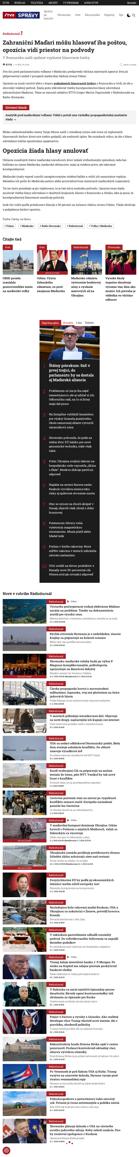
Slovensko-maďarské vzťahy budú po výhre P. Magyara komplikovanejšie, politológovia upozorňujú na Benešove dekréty (81, 665)
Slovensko (64, 15)
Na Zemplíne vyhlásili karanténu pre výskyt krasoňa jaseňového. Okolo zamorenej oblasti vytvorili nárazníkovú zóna (71, 420)
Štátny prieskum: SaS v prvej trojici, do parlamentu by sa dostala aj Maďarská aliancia (71, 372)
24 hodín (68, 322)
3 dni (79, 322)
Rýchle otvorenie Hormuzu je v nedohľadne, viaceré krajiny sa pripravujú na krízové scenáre (85, 636)
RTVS (9, 64)
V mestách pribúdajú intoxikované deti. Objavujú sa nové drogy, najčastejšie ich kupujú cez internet (84, 718)
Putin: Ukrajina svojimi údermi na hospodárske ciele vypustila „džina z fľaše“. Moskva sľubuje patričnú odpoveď (72, 467)
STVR (6, 2)
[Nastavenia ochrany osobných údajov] (6, 1150)
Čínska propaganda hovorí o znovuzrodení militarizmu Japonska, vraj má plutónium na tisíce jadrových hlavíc (85, 692)
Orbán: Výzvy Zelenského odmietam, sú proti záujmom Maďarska (51, 284)
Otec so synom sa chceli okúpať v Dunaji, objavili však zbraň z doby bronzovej (71, 508)
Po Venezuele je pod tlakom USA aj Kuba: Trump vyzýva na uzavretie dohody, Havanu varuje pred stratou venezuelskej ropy (84, 1075)
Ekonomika (92, 15)
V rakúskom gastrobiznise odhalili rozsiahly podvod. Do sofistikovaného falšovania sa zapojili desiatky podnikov (84, 938)
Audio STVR (91, 2)
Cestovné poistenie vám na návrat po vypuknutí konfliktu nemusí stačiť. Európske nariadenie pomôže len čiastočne (83, 802)
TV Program (71, 2)
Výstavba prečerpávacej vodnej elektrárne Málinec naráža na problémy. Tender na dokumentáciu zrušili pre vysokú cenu (85, 610)
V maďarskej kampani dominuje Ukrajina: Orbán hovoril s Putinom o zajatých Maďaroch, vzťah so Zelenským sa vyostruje (83, 829)
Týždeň (89, 322)
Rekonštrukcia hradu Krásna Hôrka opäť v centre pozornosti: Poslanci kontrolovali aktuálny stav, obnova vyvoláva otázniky (84, 1048)
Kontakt (131, 2)
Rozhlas (19, 2)
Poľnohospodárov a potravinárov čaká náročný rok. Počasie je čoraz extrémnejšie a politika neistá (84, 1101)
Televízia (37, 2)
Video (74, 601)
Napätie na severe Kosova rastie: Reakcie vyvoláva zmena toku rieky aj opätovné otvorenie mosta (72, 489)
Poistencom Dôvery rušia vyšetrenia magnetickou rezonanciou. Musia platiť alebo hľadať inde (70, 529)
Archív (53, 2)
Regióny (109, 15)
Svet (78, 15)
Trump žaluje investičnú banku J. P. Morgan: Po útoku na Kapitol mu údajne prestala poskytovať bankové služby (83, 966)
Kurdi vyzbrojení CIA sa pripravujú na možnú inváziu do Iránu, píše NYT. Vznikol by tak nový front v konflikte (82, 774)
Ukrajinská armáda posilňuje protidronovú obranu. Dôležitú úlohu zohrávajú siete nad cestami (85, 855)
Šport (122, 15)
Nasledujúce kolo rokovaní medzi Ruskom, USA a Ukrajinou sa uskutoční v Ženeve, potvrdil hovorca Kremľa (85, 911)
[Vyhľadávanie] (133, 15)
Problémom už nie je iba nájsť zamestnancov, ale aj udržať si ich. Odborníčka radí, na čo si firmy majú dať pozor (72, 397)
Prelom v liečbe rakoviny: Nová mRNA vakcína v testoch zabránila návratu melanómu (72, 550)
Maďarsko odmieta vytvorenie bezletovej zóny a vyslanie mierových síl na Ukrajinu (86, 286)
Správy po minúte (48, 14)
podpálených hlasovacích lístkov (75, 83)
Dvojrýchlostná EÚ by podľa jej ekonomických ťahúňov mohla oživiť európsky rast (82, 882)
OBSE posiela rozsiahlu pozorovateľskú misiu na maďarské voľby (18, 284)
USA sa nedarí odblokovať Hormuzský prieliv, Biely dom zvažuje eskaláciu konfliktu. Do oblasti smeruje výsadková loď (85, 747)
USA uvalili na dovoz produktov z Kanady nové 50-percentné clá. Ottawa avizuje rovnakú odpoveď (71, 570)
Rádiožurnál (11, 34)
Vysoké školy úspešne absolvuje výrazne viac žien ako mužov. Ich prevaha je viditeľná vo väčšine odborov (120, 289)
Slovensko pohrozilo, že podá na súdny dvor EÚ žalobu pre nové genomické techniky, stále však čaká (70, 444)
